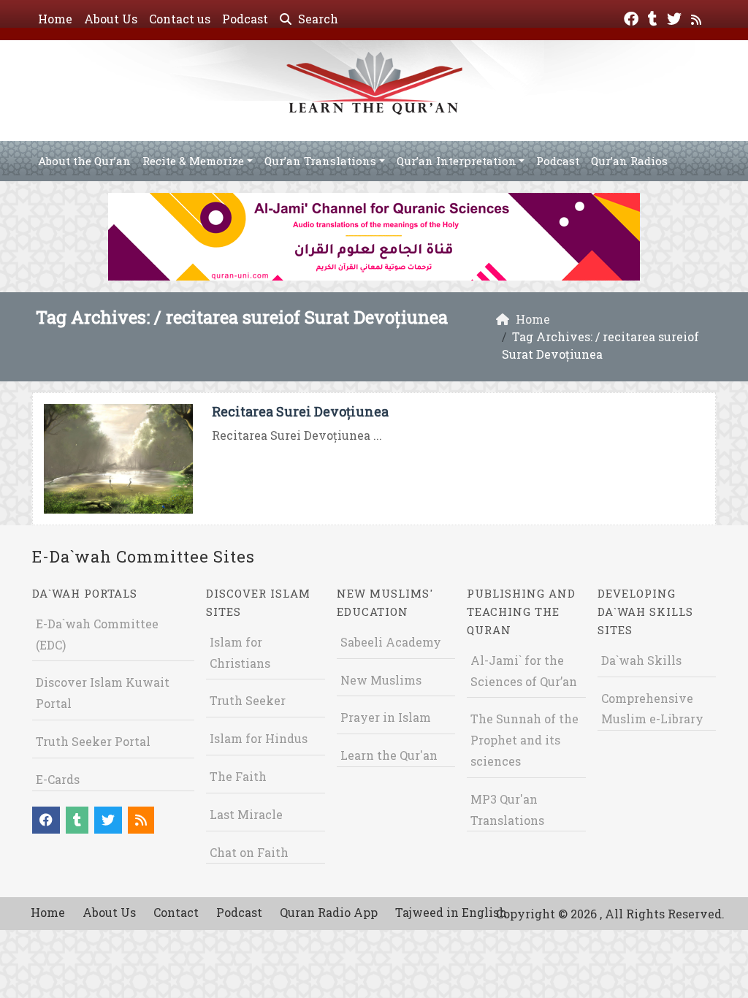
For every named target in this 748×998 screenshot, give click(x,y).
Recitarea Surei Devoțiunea (300, 411)
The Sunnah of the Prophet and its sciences (524, 740)
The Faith (238, 776)
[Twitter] (676, 17)
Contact (176, 912)
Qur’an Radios (629, 160)
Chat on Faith (249, 852)
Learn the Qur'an (389, 755)
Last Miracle (246, 814)
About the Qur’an (84, 160)
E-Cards (58, 779)
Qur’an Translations (320, 160)
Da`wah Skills (641, 660)
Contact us (179, 18)
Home (55, 18)
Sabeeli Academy (390, 642)
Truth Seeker (248, 700)
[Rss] (698, 17)
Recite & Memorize (193, 160)
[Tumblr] (654, 17)
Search (316, 18)
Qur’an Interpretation (456, 160)
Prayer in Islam (385, 717)
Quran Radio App (329, 912)
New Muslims (380, 679)
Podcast (245, 18)
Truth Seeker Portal (93, 741)
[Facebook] (633, 17)
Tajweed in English (451, 912)
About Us (110, 18)
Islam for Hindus (259, 738)
